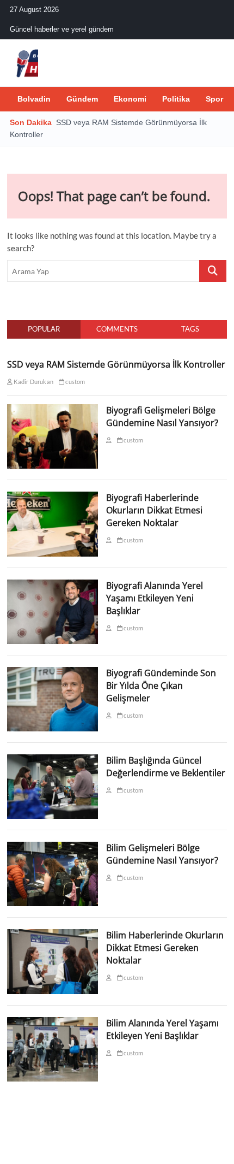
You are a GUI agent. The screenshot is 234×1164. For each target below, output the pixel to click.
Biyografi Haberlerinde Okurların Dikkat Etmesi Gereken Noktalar (154, 510)
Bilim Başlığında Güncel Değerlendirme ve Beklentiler (165, 766)
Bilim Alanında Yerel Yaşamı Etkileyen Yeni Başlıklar (162, 1029)
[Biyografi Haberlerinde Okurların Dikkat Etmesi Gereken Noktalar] (52, 498)
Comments (117, 328)
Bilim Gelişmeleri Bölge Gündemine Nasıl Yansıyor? (162, 854)
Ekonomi (130, 98)
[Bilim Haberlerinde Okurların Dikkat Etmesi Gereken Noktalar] (52, 935)
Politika (176, 98)
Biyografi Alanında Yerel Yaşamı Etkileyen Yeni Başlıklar (154, 598)
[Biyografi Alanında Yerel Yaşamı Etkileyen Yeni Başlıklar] (52, 585)
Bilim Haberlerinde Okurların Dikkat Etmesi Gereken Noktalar (165, 947)
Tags (190, 328)
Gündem (82, 98)
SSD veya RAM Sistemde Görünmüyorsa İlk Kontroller (116, 364)
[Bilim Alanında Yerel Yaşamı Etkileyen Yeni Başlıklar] (52, 1023)
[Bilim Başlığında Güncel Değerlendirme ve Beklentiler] (52, 760)
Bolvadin (34, 98)
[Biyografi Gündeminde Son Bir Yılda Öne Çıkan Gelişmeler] (52, 673)
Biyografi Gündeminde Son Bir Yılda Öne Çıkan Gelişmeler (161, 685)
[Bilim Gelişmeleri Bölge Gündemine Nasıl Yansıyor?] (52, 848)
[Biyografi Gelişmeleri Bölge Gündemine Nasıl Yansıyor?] (52, 410)
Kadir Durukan (33, 381)
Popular (44, 328)
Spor (214, 98)
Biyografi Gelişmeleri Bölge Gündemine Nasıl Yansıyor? (162, 416)
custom (74, 381)
